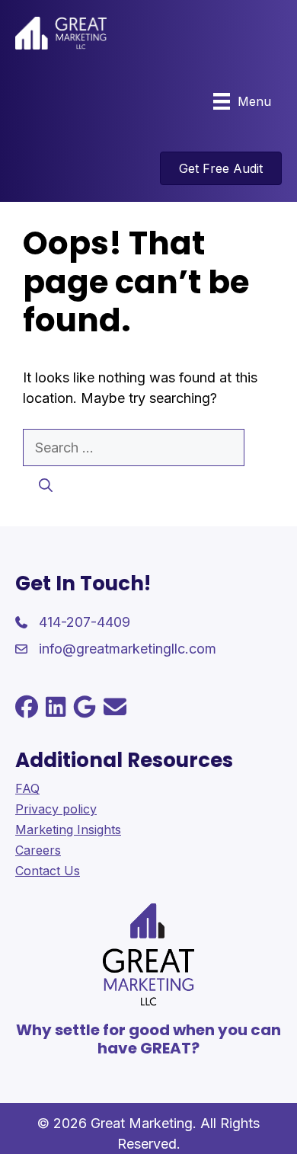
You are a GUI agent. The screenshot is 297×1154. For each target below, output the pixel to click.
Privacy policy (56, 809)
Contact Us (47, 870)
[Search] (46, 484)
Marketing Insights (68, 829)
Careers (38, 850)
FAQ (27, 788)
